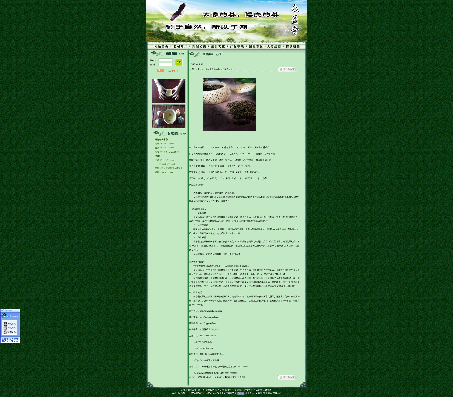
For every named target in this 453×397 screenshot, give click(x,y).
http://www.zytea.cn (208, 335)
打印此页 (230, 377)
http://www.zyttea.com (203, 348)
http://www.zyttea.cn (203, 342)
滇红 (199, 69)
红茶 (192, 69)
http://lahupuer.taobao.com (211, 311)
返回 (241, 377)
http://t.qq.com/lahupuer (210, 323)
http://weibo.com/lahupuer (211, 317)
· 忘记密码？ (172, 71)
